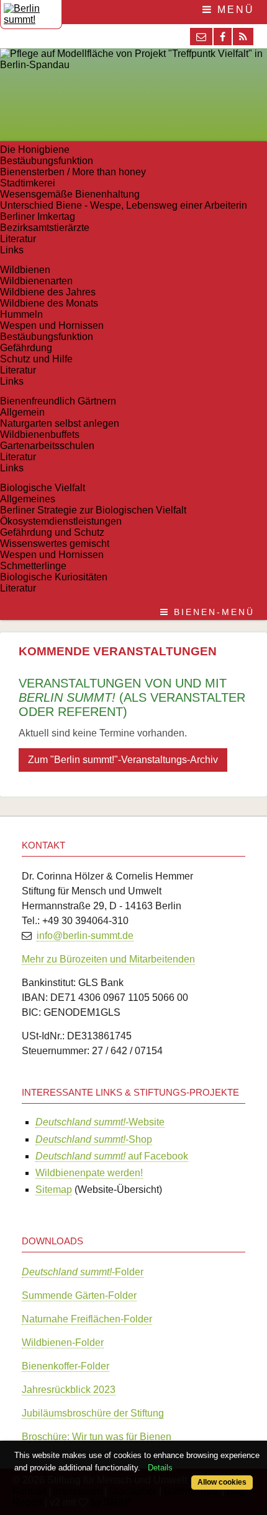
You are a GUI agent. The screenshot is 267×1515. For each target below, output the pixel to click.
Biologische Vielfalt (42, 487)
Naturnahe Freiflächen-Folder (87, 1319)
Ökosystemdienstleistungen (61, 521)
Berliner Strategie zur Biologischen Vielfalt (93, 510)
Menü (234, 9)
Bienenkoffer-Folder (65, 1366)
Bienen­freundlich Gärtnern (58, 401)
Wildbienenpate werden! (89, 1173)
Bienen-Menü (212, 612)
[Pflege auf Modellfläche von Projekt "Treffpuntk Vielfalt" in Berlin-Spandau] (133, 64)
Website (100, 1122)
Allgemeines (27, 499)
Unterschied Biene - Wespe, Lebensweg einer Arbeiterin (123, 205)
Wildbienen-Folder (63, 1342)
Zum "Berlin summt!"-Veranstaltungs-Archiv (123, 759)
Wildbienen (25, 269)
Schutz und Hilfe (36, 359)
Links (12, 250)
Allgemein (22, 412)
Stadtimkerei (27, 183)
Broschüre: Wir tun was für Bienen (96, 1436)
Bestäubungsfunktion (46, 160)
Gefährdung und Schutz (52, 532)
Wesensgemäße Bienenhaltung (70, 194)
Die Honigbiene (35, 149)
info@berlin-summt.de (85, 935)
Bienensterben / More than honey (73, 172)
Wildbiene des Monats (49, 303)
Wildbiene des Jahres (48, 292)
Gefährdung (26, 348)
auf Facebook (111, 1156)
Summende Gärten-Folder (79, 1295)
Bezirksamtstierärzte (44, 227)
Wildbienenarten (36, 281)
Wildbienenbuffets (39, 434)
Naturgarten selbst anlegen (59, 423)
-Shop (93, 1139)
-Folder (82, 1272)
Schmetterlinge (33, 566)
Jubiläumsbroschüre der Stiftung (93, 1413)
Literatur (18, 239)
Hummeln (21, 314)
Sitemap (53, 1189)
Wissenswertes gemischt (54, 543)
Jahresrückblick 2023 (68, 1389)
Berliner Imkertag (37, 216)
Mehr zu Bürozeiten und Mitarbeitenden (108, 959)
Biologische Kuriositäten (53, 577)
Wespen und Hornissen (52, 325)
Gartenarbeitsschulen (47, 445)
